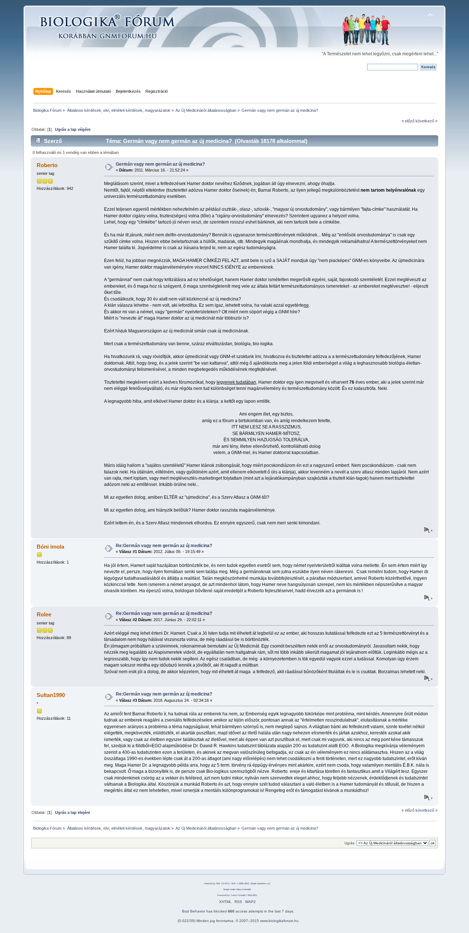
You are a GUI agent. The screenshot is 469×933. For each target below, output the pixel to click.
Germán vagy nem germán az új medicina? (160, 164)
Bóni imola (50, 546)
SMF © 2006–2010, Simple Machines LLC (250, 883)
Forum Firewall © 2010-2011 (244, 895)
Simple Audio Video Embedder (237, 889)
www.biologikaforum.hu (279, 921)
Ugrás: (349, 843)
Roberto (47, 165)
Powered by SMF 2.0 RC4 (216, 883)
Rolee (44, 614)
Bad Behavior (193, 911)
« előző (408, 121)
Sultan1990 (51, 695)
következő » (426, 121)
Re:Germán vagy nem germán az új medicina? (164, 545)
